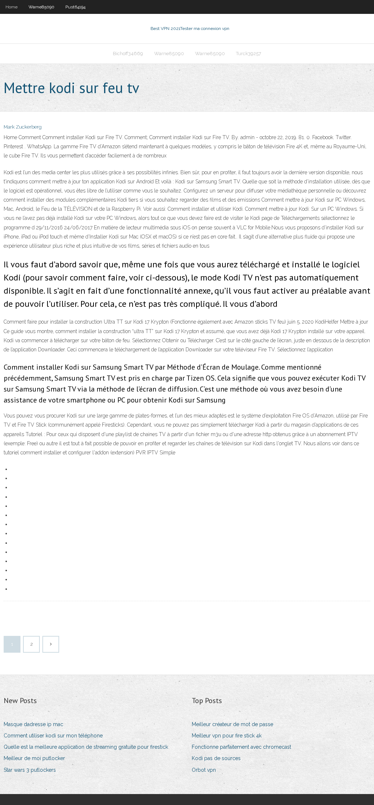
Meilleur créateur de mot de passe (232, 724)
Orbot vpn (204, 770)
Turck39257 (248, 53)
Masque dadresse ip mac (33, 724)
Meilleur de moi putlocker (34, 758)
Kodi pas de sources (216, 758)
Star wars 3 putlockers (30, 770)
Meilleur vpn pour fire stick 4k (227, 736)
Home (11, 6)
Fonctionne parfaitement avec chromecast (241, 747)
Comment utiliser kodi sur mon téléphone (53, 736)
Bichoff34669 (128, 53)
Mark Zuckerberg (23, 127)
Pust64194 (75, 6)
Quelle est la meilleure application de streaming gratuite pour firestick (86, 747)
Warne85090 (41, 6)
